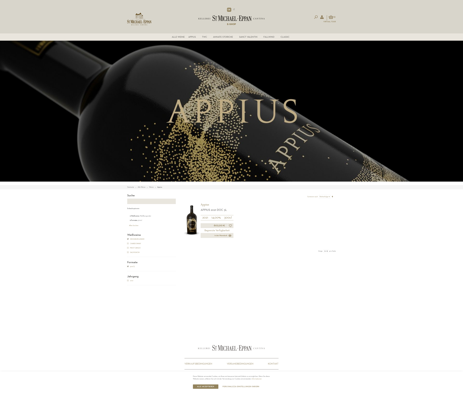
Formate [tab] (132, 262)
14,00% (216, 217)
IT (234, 9)
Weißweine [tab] (134, 234)
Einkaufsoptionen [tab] (133, 208)
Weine (151, 187)
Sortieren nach (312, 197)
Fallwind (268, 37)
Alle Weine (178, 37)
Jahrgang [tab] (133, 276)
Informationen (257, 379)
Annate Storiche (223, 37)
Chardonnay (135, 243)
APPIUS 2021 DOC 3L (214, 210)
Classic (285, 37)
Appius (192, 37)
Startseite (130, 187)
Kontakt (273, 364)
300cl (228, 217)
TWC (204, 37)
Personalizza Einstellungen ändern (241, 386)
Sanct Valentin (248, 37)
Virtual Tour (329, 22)
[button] (229, 9)
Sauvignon (135, 252)
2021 (205, 217)
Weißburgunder (137, 239)
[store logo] (231, 18)
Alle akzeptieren (205, 386)
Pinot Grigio (135, 248)
